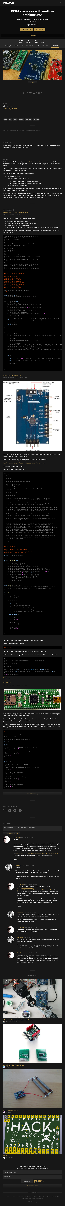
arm (5, 119)
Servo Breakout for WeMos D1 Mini (13, 1065)
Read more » (7, 678)
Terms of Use (37, 1196)
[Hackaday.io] (8, 3)
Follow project (27, 29)
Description (8, 46)
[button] (60, 3)
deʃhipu (8, 1067)
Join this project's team (10, 109)
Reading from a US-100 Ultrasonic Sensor (15, 212)
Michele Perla (10, 1157)
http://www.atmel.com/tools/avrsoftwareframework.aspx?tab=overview (24, 463)
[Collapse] (14, 210)
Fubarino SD (7, 683)
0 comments (24, 215)
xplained (36, 119)
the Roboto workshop (35, 162)
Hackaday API (55, 1196)
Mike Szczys (33, 25)
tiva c (15, 119)
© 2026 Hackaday (32, 1202)
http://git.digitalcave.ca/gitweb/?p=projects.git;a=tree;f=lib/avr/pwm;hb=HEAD (37, 854)
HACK (5, 1155)
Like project (39, 29)
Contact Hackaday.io (18, 1196)
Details (16, 46)
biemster (8, 1112)
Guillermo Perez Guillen (13, 1022)
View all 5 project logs (32, 794)
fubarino (28, 119)
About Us (8, 1196)
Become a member (21, 1168)
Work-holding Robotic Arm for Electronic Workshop (18, 1020)
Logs (38, 46)
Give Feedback (28, 1196)
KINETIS (21, 119)
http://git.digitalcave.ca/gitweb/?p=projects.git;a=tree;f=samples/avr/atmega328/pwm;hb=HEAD (35, 889)
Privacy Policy (46, 1196)
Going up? (33, 1192)
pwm (10, 119)
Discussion (55, 46)
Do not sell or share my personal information (32, 1198)
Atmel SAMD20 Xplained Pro (12, 375)
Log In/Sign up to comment (11, 833)
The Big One (16, 837)
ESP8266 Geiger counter (10, 1110)
